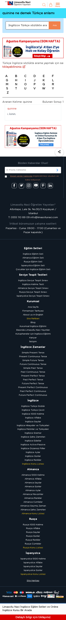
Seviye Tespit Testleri (33, 275)
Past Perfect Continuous (33, 391)
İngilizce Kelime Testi (33, 284)
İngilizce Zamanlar (33, 347)
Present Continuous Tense (33, 357)
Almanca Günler (33, 487)
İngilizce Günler (33, 456)
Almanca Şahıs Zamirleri (33, 510)
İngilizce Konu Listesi (33, 464)
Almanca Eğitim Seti (33, 258)
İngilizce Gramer (33, 433)
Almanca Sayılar (33, 483)
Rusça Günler (33, 536)
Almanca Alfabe (33, 479)
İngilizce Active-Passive (33, 445)
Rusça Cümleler (33, 544)
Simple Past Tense (33, 368)
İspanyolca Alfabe (33, 563)
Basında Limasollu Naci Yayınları (33, 330)
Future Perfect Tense (33, 384)
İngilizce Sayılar (33, 422)
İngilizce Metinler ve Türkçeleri (33, 429)
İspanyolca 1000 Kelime (33, 559)
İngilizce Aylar (33, 452)
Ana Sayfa (33, 307)
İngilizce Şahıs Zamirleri (33, 437)
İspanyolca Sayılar (33, 567)
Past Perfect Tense (33, 380)
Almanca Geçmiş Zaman (33, 506)
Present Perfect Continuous (33, 387)
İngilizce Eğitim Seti (33, 254)
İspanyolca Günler (33, 570)
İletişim (33, 342)
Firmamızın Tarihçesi (33, 311)
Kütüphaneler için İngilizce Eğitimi (33, 334)
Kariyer (33, 338)
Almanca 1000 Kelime (33, 475)
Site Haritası (33, 581)
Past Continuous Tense (33, 372)
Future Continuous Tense (33, 364)
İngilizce (33, 400)
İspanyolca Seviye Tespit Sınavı (33, 296)
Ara (55, 25)
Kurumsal (33, 301)
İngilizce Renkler (33, 460)
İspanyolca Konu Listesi (33, 574)
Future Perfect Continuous (33, 395)
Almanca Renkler (33, 498)
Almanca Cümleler (33, 502)
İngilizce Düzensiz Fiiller (33, 449)
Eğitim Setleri (33, 248)
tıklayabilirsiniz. (12, 67)
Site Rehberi (33, 319)
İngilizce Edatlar (33, 441)
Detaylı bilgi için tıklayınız (33, 617)
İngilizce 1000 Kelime (33, 414)
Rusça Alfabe (33, 528)
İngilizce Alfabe (33, 418)
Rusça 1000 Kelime (33, 525)
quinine (11, 108)
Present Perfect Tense (33, 376)
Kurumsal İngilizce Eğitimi (33, 326)
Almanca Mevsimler (33, 494)
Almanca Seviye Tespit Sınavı (33, 288)
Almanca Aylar (33, 490)
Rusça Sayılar (33, 532)
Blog (33, 322)
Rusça (33, 519)
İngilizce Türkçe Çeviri (33, 410)
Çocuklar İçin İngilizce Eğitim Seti (33, 269)
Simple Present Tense (33, 353)
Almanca (33, 469)
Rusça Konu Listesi (33, 548)
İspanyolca (33, 553)
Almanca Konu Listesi (33, 514)
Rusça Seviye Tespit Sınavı (33, 292)
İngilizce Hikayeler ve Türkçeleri (33, 426)
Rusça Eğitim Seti (33, 262)
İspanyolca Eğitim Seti (33, 266)
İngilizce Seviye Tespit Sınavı (33, 281)
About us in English (33, 315)
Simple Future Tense (33, 360)
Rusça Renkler (33, 540)
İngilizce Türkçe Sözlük (33, 406)
